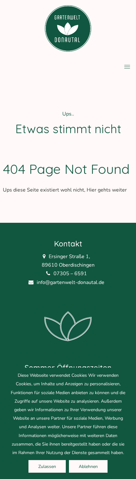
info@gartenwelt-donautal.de (70, 282)
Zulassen (47, 467)
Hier (91, 189)
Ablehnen (88, 467)
